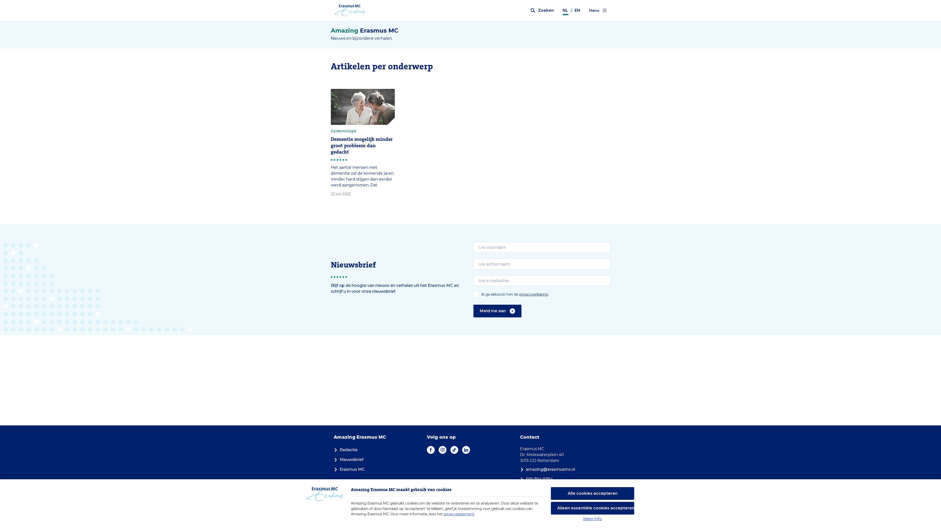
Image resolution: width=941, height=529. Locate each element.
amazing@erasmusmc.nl (550, 469)
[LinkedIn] (466, 450)
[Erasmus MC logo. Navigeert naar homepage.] (350, 10)
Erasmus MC (352, 469)
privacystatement (459, 514)
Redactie (349, 449)
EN (577, 10)
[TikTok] (454, 450)
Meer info (592, 519)
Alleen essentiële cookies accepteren (595, 508)
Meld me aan (493, 311)
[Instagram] (442, 450)
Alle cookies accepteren (593, 493)
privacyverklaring (533, 294)
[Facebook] (431, 450)
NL (565, 10)
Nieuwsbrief (351, 459)
